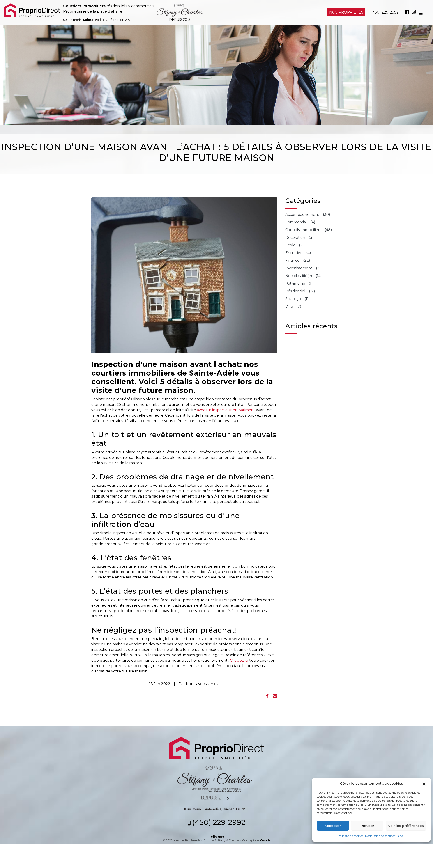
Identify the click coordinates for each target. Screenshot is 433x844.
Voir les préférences (406, 825)
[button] (424, 783)
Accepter (333, 825)
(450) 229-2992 (385, 12)
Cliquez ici (239, 660)
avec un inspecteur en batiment (226, 410)
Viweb (265, 840)
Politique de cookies (350, 835)
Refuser (367, 825)
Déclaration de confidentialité (384, 835)
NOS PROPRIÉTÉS (346, 12)
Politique (216, 836)
